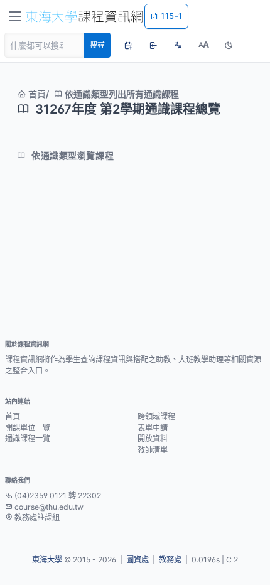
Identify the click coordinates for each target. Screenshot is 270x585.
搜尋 (97, 45)
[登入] (153, 45)
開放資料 (153, 438)
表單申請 (153, 427)
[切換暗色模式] (228, 45)
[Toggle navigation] (15, 16)
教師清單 (153, 449)
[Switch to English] (178, 45)
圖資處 (137, 559)
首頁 (36, 94)
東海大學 (47, 559)
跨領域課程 (156, 416)
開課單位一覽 (27, 427)
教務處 (170, 559)
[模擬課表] (128, 45)
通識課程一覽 (27, 438)
